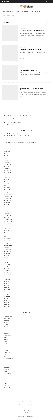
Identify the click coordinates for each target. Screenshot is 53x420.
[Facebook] (41, 1)
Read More (22, 58)
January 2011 (7, 300)
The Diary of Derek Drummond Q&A (19, 140)
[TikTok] (48, 1)
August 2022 (7, 253)
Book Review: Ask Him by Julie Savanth (20, 135)
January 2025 (7, 192)
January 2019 (7, 287)
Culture (6, 331)
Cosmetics (6, 329)
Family (5, 337)
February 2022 (7, 266)
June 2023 (6, 232)
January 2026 (7, 166)
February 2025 (7, 189)
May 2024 (6, 209)
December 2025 (8, 168)
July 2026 (6, 153)
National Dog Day (8, 124)
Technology (7, 369)
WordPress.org (7, 390)
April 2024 (6, 211)
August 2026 (7, 151)
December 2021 (8, 270)
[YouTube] (33, 404)
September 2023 (8, 226)
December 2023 (8, 219)
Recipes (6, 360)
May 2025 (6, 183)
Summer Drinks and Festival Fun (11, 120)
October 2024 (7, 198)
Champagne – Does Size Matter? (31, 49)
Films (5, 341)
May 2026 (6, 158)
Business (6, 324)
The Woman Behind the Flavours (18, 133)
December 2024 (8, 194)
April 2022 (6, 262)
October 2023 (7, 223)
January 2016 (7, 294)
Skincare (6, 365)
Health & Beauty (10, 11)
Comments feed (7, 387)
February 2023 (7, 240)
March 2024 (7, 213)
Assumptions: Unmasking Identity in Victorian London (23, 142)
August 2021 (7, 279)
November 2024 (8, 196)
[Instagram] (45, 1)
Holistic (6, 350)
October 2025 (7, 172)
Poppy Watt (7, 133)
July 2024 (6, 204)
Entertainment (6, 15)
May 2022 (6, 260)
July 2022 (6, 255)
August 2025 (7, 177)
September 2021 (8, 277)
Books (5, 322)
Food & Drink (38, 11)
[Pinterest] (46, 1)
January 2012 (7, 298)
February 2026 (7, 164)
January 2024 (7, 217)
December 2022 (8, 245)
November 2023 (8, 221)
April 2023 (6, 236)
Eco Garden (7, 333)
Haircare (6, 346)
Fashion (6, 339)
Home (4, 11)
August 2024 (7, 202)
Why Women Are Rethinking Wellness (13, 122)
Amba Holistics (7, 318)
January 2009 (7, 304)
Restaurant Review (8, 362)
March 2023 (7, 238)
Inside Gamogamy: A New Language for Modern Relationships (25, 138)
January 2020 (7, 285)
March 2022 (7, 264)
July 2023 (6, 230)
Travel (31, 11)
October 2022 (7, 249)
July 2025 (6, 179)
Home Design (7, 352)
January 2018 (7, 289)
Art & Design (7, 320)
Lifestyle (18, 11)
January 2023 (7, 243)
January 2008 (7, 306)
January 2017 (7, 291)
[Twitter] (43, 1)
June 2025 (6, 181)
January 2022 (7, 268)
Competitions (25, 11)
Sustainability (7, 367)
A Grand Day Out (8, 316)
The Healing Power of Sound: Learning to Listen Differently (18, 115)
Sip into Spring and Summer (29, 70)
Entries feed (7, 385)
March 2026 (7, 162)
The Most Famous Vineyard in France (32, 30)
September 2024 (8, 200)
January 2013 (7, 296)
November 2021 (8, 272)
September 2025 (8, 175)
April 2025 (6, 185)
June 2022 (6, 257)
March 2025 (7, 187)
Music (5, 356)
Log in (5, 383)
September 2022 (8, 251)
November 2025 (8, 170)
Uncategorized (7, 373)
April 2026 (6, 160)
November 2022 (8, 247)
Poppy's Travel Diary (9, 358)
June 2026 (6, 155)
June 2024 (6, 206)
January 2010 (7, 302)
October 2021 (7, 274)
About (13, 15)
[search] (47, 106)
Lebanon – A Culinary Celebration (12, 118)
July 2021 (6, 281)
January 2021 (7, 283)
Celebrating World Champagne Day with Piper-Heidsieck (33, 89)
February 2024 (7, 215)
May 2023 (6, 234)
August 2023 (7, 228)
